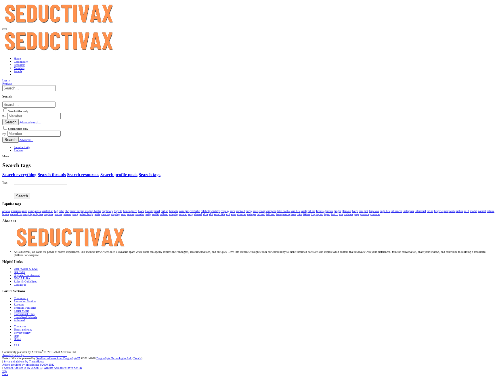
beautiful (75, 211)
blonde (149, 211)
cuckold (240, 211)
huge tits (385, 211)
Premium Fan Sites (25, 307)
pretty (148, 214)
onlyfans (38, 214)
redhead (164, 214)
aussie (38, 211)
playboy (115, 214)
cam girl (184, 211)
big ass (85, 211)
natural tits (16, 214)
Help (16, 335)
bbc (67, 211)
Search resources (83, 174)
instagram (408, 211)
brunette (173, 211)
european (271, 211)
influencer (396, 211)
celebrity (206, 211)
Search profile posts (118, 174)
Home (17, 339)
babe (61, 211)
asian (24, 211)
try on (319, 214)
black (141, 211)
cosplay (225, 211)
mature (459, 211)
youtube (364, 214)
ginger (337, 211)
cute (255, 211)
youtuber (375, 214)
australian (47, 211)
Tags (4, 182)
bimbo (127, 211)
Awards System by (34, 355)
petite (97, 214)
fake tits (295, 211)
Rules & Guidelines (25, 281)
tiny (313, 214)
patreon (67, 214)
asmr (31, 211)
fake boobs (283, 211)
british (164, 211)
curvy (249, 211)
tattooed (270, 214)
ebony (262, 211)
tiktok (306, 214)
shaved (198, 214)
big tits (118, 211)
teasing (286, 214)
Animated (19, 320)
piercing (105, 214)
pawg (75, 214)
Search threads (52, 174)
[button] (4, 29)
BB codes (19, 272)
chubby (215, 211)
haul (361, 211)
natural (482, 211)
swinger (251, 214)
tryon (327, 214)
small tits (219, 214)
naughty (28, 214)
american (16, 211)
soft (228, 214)
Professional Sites (24, 314)
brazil (157, 211)
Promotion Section (25, 301)
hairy (355, 211)
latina (430, 211)
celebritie (195, 211)
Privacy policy (22, 332)
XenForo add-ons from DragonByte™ (58, 358)
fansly (304, 211)
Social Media (21, 310)
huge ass (374, 211)
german (328, 211)
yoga (356, 214)
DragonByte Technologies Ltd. (114, 358)
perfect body (86, 214)
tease (279, 214)
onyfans (48, 214)
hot (366, 211)
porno (130, 214)
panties (58, 214)
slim (205, 214)
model (473, 211)
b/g (56, 211)
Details (137, 358)
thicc (299, 214)
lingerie (438, 211)
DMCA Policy (22, 278)
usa (341, 214)
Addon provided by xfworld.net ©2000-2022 (28, 364)
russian (183, 214)
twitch (334, 214)
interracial (420, 211)
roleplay (173, 214)
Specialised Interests (25, 317)
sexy (190, 214)
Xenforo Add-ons (23, 367)
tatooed (261, 214)
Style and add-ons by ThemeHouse (24, 361)
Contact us (20, 284)
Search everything (19, 174)
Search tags (149, 174)
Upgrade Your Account (27, 275)
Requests (19, 304)
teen (293, 214)
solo (233, 214)
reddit (155, 214)
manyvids (449, 211)
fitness (320, 211)
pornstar (139, 214)
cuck (232, 211)
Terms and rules (23, 329)
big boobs (95, 211)
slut (211, 214)
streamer (241, 214)
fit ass (311, 211)
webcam (348, 214)
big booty (107, 211)
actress (6, 211)
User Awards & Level (26, 268)
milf (466, 211)
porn (123, 214)
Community (21, 298)
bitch (134, 211)
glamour (346, 211)
